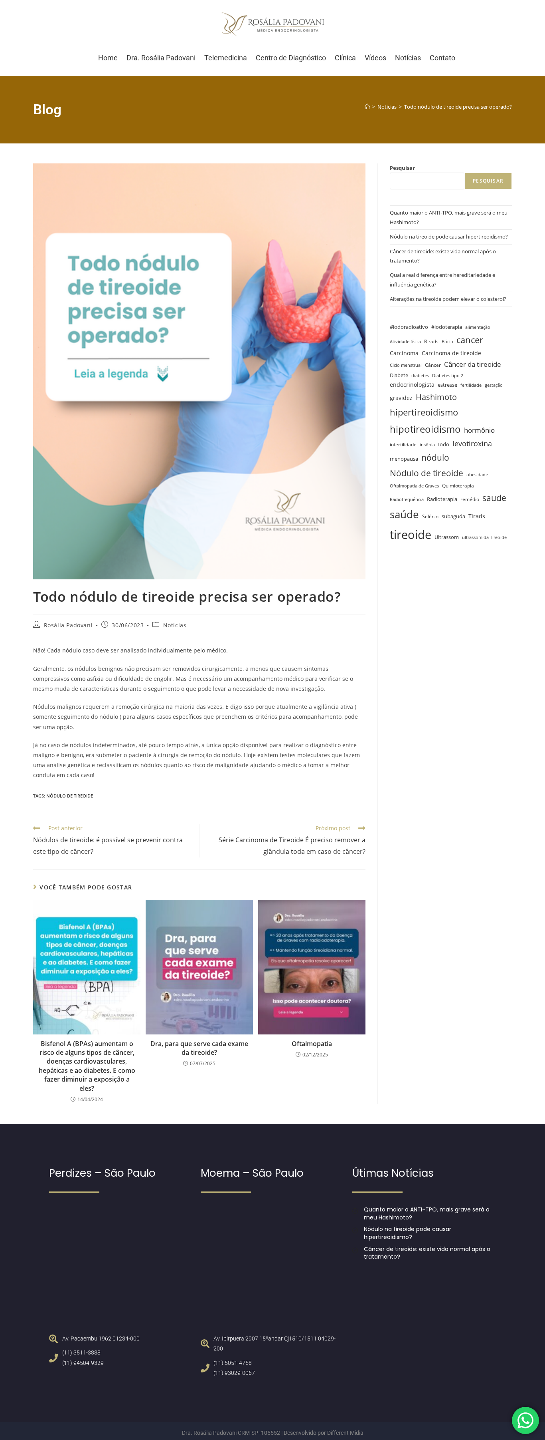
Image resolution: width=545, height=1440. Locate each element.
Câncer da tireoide (472, 364)
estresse (447, 384)
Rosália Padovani (68, 625)
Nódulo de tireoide (69, 796)
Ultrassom (446, 537)
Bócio (447, 341)
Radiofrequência (407, 499)
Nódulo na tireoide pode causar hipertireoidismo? (449, 236)
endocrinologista (412, 384)
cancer (469, 340)
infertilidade (403, 444)
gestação (494, 385)
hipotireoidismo (425, 429)
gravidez (401, 398)
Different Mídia (345, 1433)
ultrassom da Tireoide (484, 537)
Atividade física (405, 341)
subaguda (453, 516)
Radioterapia (442, 499)
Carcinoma (404, 353)
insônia (427, 445)
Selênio (430, 516)
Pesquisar (402, 167)
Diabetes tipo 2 (447, 375)
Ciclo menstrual (406, 365)
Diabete (399, 375)
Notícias (175, 625)
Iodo (443, 444)
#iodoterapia (446, 327)
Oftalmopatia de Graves (414, 486)
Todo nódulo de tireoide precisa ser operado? (458, 106)
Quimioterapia (458, 485)
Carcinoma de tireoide (451, 353)
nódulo (435, 457)
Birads (431, 341)
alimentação (477, 327)
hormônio (479, 430)
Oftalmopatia (312, 1043)
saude (494, 497)
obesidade (477, 474)
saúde (404, 514)
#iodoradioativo (409, 326)
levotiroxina (472, 443)
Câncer (433, 365)
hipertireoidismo (424, 412)
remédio (469, 499)
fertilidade (471, 385)
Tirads (476, 516)
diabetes (420, 375)
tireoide (410, 535)
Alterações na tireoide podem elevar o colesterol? (448, 298)
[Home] (367, 106)
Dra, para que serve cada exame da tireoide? (199, 1048)
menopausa (404, 458)
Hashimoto (436, 397)
